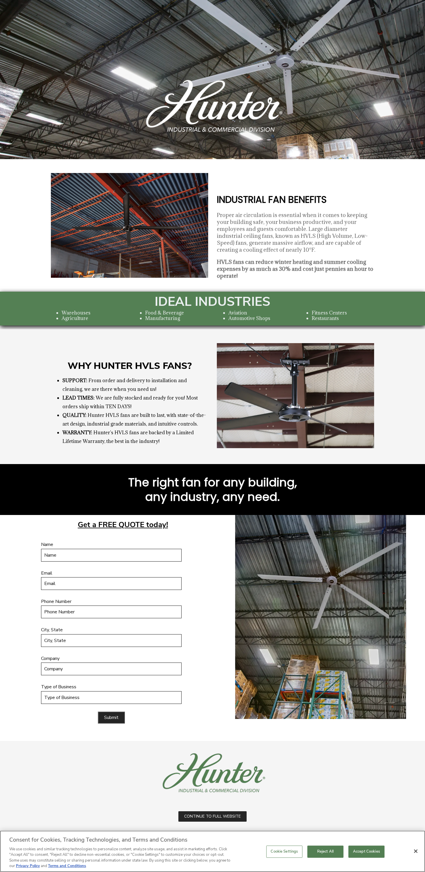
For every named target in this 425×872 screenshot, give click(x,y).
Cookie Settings (284, 851)
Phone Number (56, 601)
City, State (52, 630)
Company (50, 658)
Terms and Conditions (67, 866)
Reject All (325, 851)
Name (47, 544)
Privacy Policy (28, 866)
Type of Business (58, 687)
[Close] (415, 851)
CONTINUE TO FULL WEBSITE (212, 816)
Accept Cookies (366, 851)
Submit (111, 717)
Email (46, 573)
